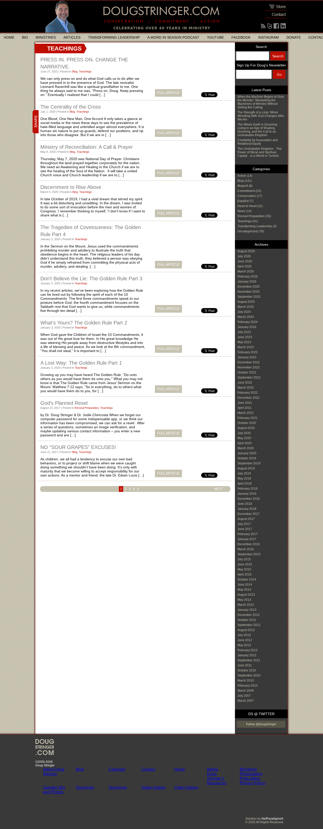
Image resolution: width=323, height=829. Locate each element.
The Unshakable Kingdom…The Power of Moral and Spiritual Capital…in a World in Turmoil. (259, 152)
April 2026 (244, 266)
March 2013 (245, 605)
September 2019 (248, 463)
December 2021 (248, 397)
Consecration (246, 196)
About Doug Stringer (53, 771)
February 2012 (247, 650)
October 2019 (246, 458)
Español (243, 201)
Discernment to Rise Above (70, 187)
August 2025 (246, 302)
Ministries (46, 37)
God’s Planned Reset (64, 403)
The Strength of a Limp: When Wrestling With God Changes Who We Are (260, 116)
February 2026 (247, 276)
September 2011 (248, 660)
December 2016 (248, 544)
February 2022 (247, 392)
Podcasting (250, 778)
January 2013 (246, 610)
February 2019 (247, 488)
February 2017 (247, 534)
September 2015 (248, 554)
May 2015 (244, 569)
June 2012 (244, 640)
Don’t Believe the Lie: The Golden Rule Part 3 (91, 278)
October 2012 (246, 620)
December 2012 (248, 615)
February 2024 (247, 322)
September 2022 (248, 377)
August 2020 (246, 428)
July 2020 (244, 433)
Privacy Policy (252, 783)
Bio (25, 37)
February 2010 (247, 685)
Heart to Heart (247, 206)
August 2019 (246, 468)
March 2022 (245, 387)
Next (218, 489)
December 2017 (248, 514)
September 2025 (248, 296)
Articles (71, 37)
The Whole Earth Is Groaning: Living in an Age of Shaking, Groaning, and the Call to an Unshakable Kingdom (257, 130)
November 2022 (248, 367)
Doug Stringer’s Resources (216, 778)
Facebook (241, 37)
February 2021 (247, 418)
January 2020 (246, 453)
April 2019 (244, 483)
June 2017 (244, 529)
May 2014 (244, 589)
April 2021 (244, 408)
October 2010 (246, 670)
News (241, 211)
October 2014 (246, 579)
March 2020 (245, 448)
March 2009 (245, 690)
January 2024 (246, 327)
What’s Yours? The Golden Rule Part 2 (83, 322)
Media (212, 769)
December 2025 (248, 286)
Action (241, 176)
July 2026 (244, 256)
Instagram (268, 37)
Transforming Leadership (114, 37)
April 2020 (244, 443)
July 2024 (244, 312)
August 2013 (246, 594)
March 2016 (245, 549)
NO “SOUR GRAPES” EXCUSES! (78, 447)
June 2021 (244, 403)
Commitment (246, 191)
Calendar (117, 769)
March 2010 (245, 680)
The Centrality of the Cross (70, 107)
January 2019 (246, 493)
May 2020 (244, 438)
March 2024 (245, 317)
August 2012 (246, 630)
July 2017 (244, 524)
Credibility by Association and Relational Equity (257, 141)
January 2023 (246, 357)
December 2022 (248, 362)
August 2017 (246, 519)
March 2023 (245, 347)
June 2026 (244, 261)
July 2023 (244, 332)
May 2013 (244, 599)
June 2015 (244, 564)
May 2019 (244, 478)
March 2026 (245, 271)
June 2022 (244, 382)
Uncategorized (247, 231)
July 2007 (244, 695)
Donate (293, 37)
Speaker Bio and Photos (54, 789)
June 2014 (244, 584)
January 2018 (246, 509)
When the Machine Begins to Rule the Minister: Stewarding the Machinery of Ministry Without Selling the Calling (260, 102)
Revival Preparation (87, 407)
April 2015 (244, 574)
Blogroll (242, 186)
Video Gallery (153, 787)
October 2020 (246, 423)
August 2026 (246, 251)
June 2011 (244, 665)
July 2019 (244, 473)
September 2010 (248, 675)
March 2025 (245, 307)
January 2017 (246, 539)
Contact (148, 769)
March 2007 (245, 700)
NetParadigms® (272, 818)
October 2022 (246, 372)
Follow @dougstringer (261, 724)
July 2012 (244, 635)
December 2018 (248, 498)
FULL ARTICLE (168, 93)
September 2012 (248, 625)
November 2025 (248, 291)
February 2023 (247, 352)
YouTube (215, 37)
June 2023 (244, 337)
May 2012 (244, 645)
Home (9, 37)
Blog (74, 71)
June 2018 (244, 504)
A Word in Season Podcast (173, 37)
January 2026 (246, 281)
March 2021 (245, 413)
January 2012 (246, 655)
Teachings (85, 71)
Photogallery (251, 774)
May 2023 (244, 342)
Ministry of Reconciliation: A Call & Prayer (86, 147)
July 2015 (244, 559)
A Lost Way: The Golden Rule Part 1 (81, 363)
